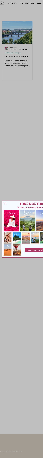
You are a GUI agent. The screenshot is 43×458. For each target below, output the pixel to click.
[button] (4, 203)
